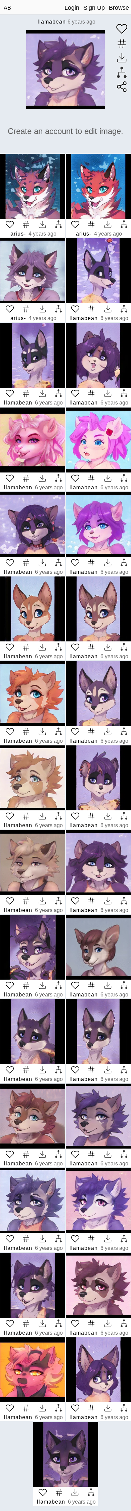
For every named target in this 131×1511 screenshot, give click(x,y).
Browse (119, 7)
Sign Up (94, 7)
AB (7, 8)
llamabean (52, 22)
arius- (18, 234)
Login (71, 7)
